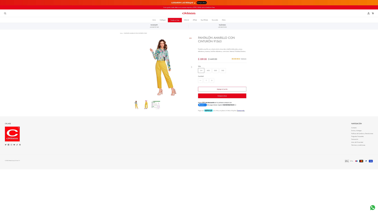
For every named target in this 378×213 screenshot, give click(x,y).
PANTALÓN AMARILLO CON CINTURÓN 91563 (135, 33)
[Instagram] (11, 144)
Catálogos (163, 20)
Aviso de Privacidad (357, 142)
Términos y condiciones (358, 145)
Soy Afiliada (204, 20)
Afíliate (195, 20)
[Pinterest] (20, 144)
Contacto (354, 128)
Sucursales (215, 20)
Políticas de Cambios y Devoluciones (362, 134)
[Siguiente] (191, 67)
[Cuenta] (368, 13)
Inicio (154, 20)
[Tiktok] (17, 144)
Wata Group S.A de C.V (14, 160)
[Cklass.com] (189, 13)
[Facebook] (8, 144)
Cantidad (201, 76)
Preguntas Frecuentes (357, 136)
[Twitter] (5, 144)
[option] (163, 67)
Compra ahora (201, 3)
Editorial (186, 20)
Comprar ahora (222, 96)
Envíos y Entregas (356, 131)
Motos (224, 20)
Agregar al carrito (222, 89)
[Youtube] (14, 144)
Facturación (354, 139)
